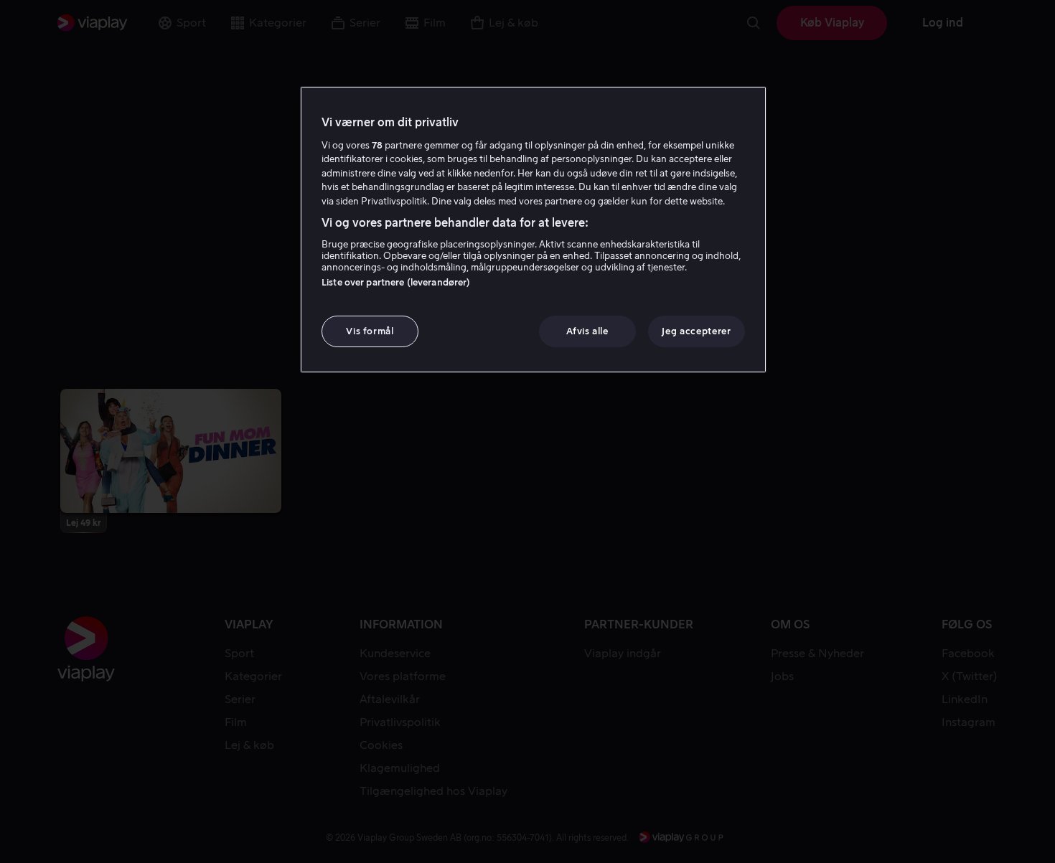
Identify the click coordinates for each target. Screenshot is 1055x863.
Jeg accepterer (696, 331)
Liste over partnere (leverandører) (396, 282)
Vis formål (370, 331)
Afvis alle (587, 331)
